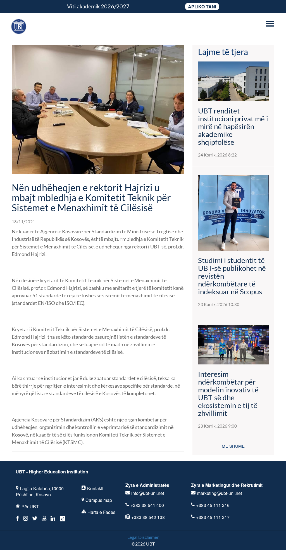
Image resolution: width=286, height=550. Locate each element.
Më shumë (233, 446)
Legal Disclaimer (143, 537)
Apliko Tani (202, 6)
